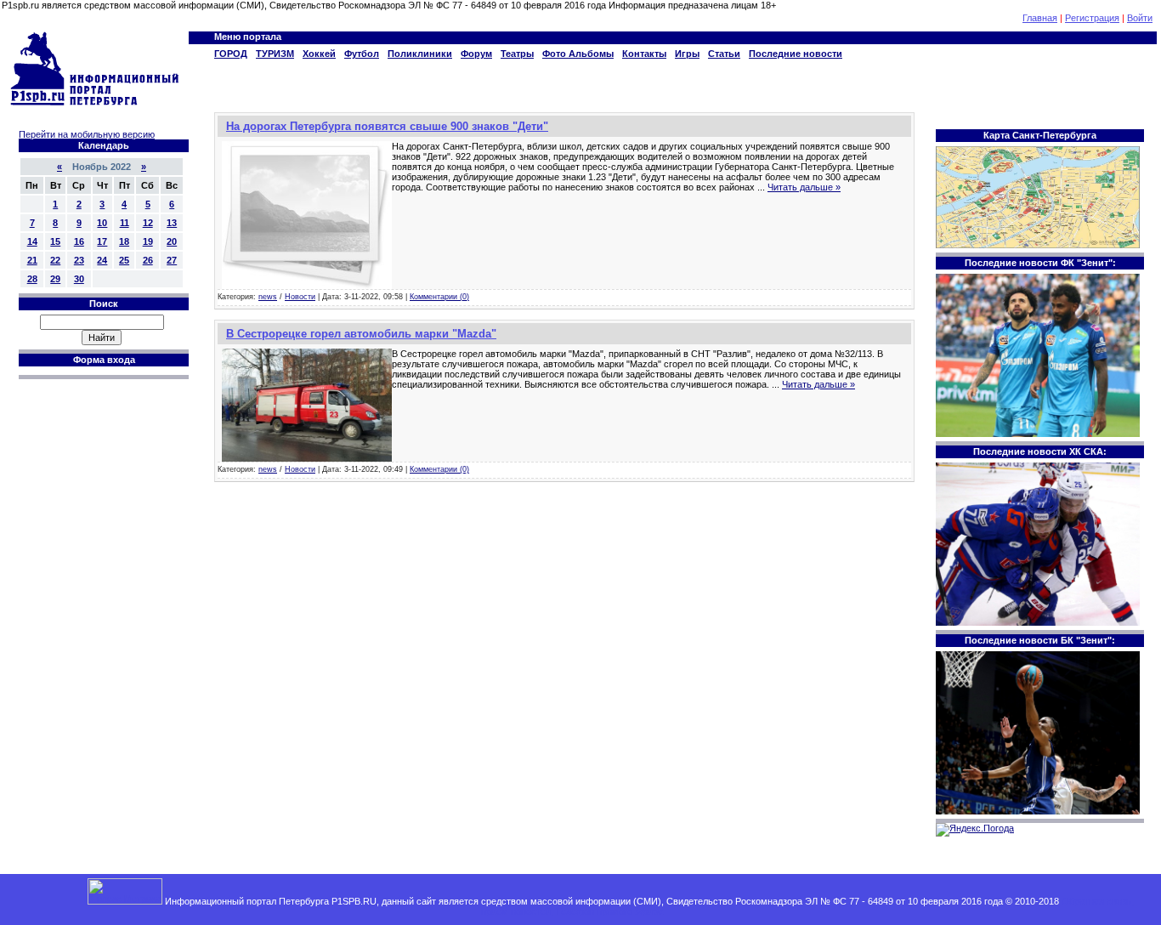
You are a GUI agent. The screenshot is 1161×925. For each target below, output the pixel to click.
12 (148, 223)
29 (55, 279)
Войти (1140, 18)
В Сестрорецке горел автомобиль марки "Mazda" (361, 333)
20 (172, 241)
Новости (300, 296)
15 (55, 241)
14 (32, 241)
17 (102, 241)
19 (148, 241)
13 (172, 223)
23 (79, 260)
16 (79, 241)
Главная (1039, 18)
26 (148, 260)
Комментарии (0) (439, 296)
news (267, 296)
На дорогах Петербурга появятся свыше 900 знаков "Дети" (387, 126)
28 (32, 279)
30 (79, 279)
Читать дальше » (804, 187)
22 (55, 260)
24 (102, 260)
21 (32, 260)
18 (124, 241)
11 (124, 223)
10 (102, 223)
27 (172, 260)
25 (124, 260)
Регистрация (1092, 18)
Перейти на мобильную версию (87, 134)
